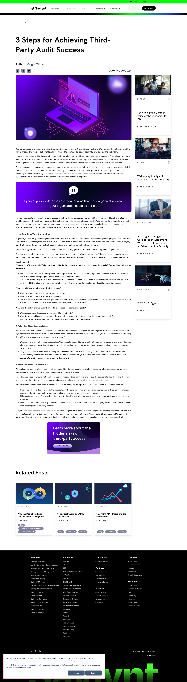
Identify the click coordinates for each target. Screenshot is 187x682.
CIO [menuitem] (64, 568)
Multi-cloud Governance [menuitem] (72, 589)
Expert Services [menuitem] (100, 592)
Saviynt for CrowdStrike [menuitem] (39, 602)
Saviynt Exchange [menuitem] (37, 612)
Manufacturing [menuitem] (68, 630)
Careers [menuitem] (131, 568)
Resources (114, 8)
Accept (76, 673)
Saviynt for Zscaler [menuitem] (38, 609)
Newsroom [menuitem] (132, 572)
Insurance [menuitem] (66, 636)
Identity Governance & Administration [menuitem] (44, 565)
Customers (84, 8)
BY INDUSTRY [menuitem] (67, 609)
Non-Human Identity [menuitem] (38, 578)
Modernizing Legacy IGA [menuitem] (72, 585)
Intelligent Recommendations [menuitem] (41, 589)
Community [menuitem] (132, 595)
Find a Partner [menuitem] (100, 575)
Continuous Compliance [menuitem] (71, 599)
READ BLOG (23, 520)
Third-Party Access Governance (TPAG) (39, 410)
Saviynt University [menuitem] (101, 596)
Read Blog (143, 311)
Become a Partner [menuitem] (102, 582)
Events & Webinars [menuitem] (135, 589)
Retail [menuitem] (65, 633)
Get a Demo (148, 8)
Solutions (69, 8)
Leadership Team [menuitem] (134, 565)
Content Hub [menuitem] (132, 585)
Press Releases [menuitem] (133, 602)
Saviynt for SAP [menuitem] (36, 595)
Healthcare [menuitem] (67, 619)
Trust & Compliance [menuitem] (135, 575)
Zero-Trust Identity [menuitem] (70, 602)
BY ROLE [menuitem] (66, 561)
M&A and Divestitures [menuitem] (71, 606)
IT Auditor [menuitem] (66, 575)
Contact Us (134, 8)
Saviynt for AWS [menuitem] (37, 592)
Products (55, 8)
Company (99, 8)
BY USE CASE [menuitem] (67, 582)
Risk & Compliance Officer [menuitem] (73, 571)
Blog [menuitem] (129, 592)
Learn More (144, 254)
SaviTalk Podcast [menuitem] (134, 606)
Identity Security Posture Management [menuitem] (45, 585)
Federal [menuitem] (66, 616)
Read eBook (144, 187)
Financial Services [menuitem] (69, 626)
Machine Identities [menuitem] (69, 595)
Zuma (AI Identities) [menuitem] (38, 561)
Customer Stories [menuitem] (101, 561)
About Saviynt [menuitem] (133, 561)
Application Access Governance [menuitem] (42, 568)
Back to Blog (22, 22)
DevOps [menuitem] (66, 578)
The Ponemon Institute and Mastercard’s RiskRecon (66, 173)
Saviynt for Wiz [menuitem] (36, 606)
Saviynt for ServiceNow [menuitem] (39, 599)
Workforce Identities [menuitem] (70, 592)
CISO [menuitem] (65, 565)
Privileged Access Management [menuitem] (42, 572)
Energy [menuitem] (65, 613)
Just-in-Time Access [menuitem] (38, 575)
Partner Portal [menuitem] (100, 578)
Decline (93, 673)
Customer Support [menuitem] (102, 599)
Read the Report (147, 126)
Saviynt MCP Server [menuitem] (38, 582)
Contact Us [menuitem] (99, 602)
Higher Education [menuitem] (69, 623)
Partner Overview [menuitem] (101, 572)
